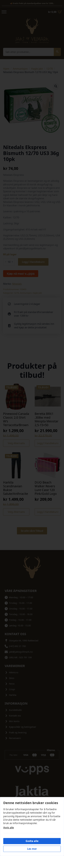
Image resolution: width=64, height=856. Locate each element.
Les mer (32, 849)
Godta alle (32, 841)
